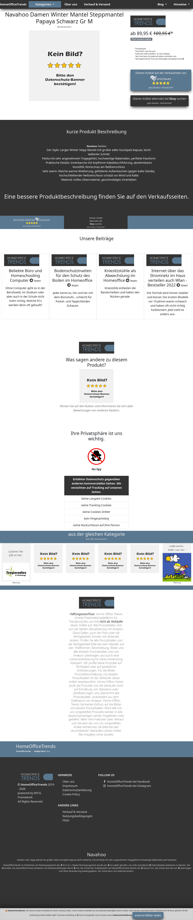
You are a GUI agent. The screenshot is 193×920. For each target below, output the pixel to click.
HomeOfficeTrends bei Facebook (128, 781)
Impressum (70, 786)
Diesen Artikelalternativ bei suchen (96, 222)
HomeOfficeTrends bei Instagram (128, 786)
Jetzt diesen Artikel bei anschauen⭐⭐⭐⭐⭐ (31, 223)
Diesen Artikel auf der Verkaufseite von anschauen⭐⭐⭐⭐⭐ (160, 80)
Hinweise (180, 4)
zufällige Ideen (39, 751)
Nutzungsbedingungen (77, 816)
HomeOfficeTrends (13, 4)
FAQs (65, 820)
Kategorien (43, 4)
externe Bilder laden (148, 915)
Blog (161, 4)
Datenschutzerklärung (77, 790)
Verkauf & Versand (97, 4)
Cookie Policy (71, 794)
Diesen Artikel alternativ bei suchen (159, 100)
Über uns (70, 4)
